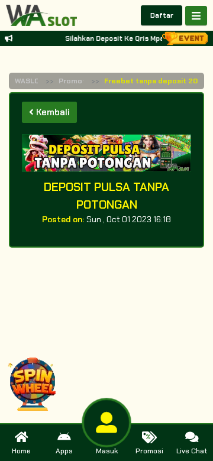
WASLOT (30, 81)
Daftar (161, 15)
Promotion (77, 81)
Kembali (52, 112)
